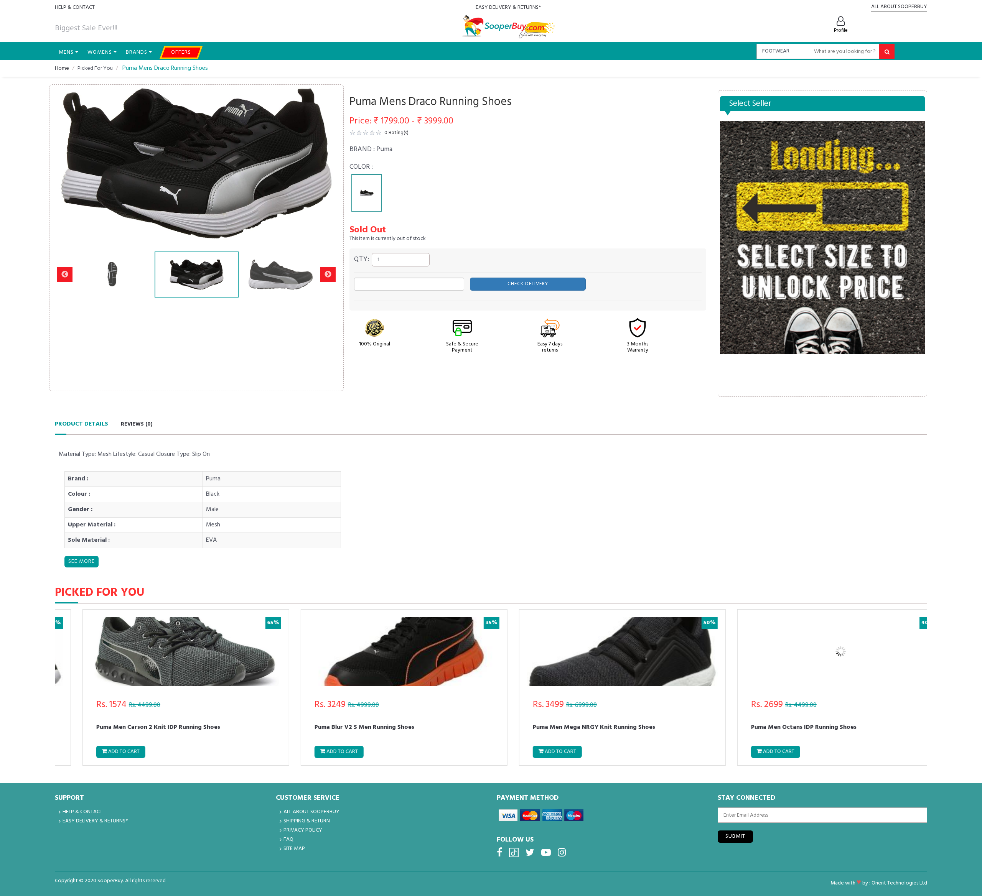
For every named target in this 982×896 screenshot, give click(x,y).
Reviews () (137, 424)
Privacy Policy (302, 830)
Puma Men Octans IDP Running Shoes (782, 728)
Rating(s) (396, 132)
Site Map (294, 848)
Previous (64, 163)
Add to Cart (101, 751)
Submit (735, 836)
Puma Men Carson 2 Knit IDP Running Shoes (136, 728)
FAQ (288, 839)
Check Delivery (527, 284)
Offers (181, 52)
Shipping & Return (306, 821)
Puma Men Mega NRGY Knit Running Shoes (572, 728)
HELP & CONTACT (75, 7)
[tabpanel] (366, 193)
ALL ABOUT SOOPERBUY (899, 6)
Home (62, 68)
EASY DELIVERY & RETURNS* (508, 7)
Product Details (81, 424)
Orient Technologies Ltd (899, 883)
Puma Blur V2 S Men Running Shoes (342, 728)
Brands (137, 52)
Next (328, 163)
